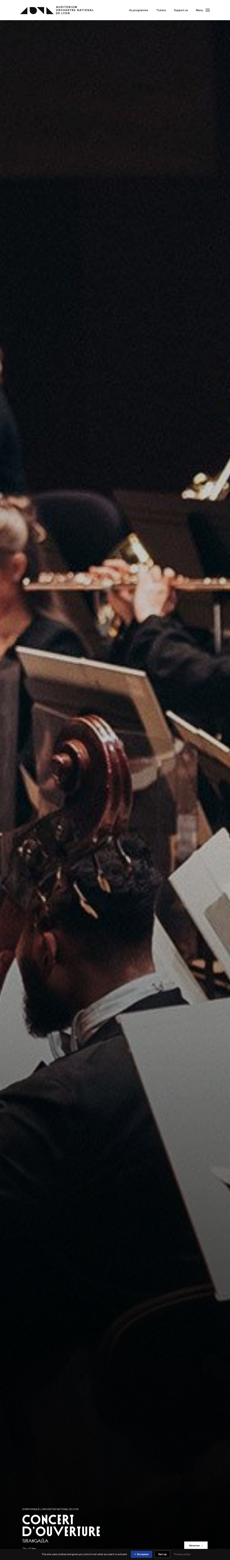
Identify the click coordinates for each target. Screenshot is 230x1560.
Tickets (161, 10)
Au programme (138, 10)
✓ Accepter (141, 1554)
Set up (162, 1554)
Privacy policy (182, 1554)
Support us (181, 10)
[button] (202, 10)
